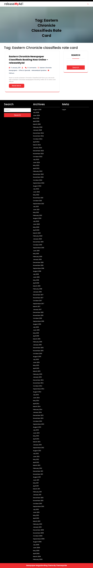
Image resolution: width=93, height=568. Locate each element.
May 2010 (36, 515)
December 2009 (38, 530)
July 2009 (36, 545)
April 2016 (36, 336)
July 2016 (36, 327)
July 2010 (36, 509)
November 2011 (38, 474)
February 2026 (37, 127)
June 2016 (36, 330)
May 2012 (36, 459)
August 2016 (37, 324)
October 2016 (37, 318)
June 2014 (36, 398)
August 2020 (37, 218)
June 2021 (36, 209)
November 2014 (38, 383)
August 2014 (37, 392)
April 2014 (36, 404)
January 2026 (37, 130)
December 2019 (38, 242)
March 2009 (37, 556)
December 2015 (38, 348)
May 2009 (36, 551)
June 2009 (36, 548)
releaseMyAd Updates (39, 70)
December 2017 (38, 295)
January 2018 (37, 292)
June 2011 (36, 480)
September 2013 (38, 424)
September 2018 (38, 268)
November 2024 (38, 136)
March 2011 (36, 489)
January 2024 (37, 148)
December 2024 (38, 133)
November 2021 (38, 198)
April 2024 (36, 142)
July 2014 (36, 395)
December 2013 (38, 415)
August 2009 (37, 542)
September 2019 (38, 248)
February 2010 (37, 524)
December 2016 (38, 312)
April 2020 (36, 230)
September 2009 (38, 539)
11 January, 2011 (16, 68)
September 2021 (38, 204)
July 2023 (36, 159)
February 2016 (37, 342)
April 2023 (36, 168)
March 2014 (36, 406)
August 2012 (37, 451)
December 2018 (38, 262)
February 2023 (37, 171)
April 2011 (36, 486)
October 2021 (37, 201)
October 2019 (37, 245)
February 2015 (37, 374)
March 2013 (36, 442)
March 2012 (36, 465)
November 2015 (38, 351)
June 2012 (36, 456)
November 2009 (38, 533)
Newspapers (13, 70)
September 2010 (38, 506)
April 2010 (36, 518)
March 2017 (36, 306)
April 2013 (36, 439)
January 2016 (37, 345)
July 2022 (36, 189)
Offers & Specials (24, 70)
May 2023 (36, 165)
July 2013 (36, 430)
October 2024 (37, 139)
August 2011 (37, 477)
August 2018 (37, 271)
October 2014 (37, 386)
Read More (16, 86)
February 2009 (37, 559)
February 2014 (37, 409)
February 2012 (37, 468)
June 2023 (36, 162)
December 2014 (38, 380)
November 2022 (38, 177)
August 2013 (37, 427)
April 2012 (36, 462)
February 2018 (37, 289)
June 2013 (36, 433)
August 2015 (37, 356)
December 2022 (38, 174)
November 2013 (38, 418)
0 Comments (31, 68)
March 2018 (36, 286)
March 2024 (37, 145)
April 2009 (36, 553)
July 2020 (36, 221)
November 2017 (38, 298)
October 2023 (37, 157)
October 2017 (37, 301)
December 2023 (38, 151)
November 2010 (38, 501)
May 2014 (36, 401)
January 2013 (37, 445)
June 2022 (36, 192)
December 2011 (38, 471)
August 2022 (37, 186)
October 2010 (37, 503)
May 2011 (36, 483)
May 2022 (36, 195)
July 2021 (36, 206)
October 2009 (37, 536)
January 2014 (37, 412)
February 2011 (37, 492)
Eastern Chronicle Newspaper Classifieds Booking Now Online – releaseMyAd (28, 59)
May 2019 (36, 254)
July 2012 (36, 453)
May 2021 (36, 212)
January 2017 (37, 309)
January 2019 (37, 259)
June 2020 (36, 224)
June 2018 (36, 277)
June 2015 (36, 362)
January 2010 (37, 527)
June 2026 (36, 115)
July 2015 (36, 359)
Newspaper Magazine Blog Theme (39, 565)
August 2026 (37, 109)
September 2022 (38, 183)
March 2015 (36, 371)
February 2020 (37, 236)
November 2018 (38, 265)
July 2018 (36, 274)
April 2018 (36, 283)
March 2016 (36, 339)
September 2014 (38, 389)
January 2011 (37, 495)
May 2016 (36, 333)
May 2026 (36, 118)
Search (75, 55)
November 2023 (38, 154)
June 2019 (36, 251)
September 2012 (38, 448)
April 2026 (36, 121)
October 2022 (37, 180)
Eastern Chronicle (46, 68)
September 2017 (38, 304)
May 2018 (36, 280)
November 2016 (38, 315)
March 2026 (37, 124)
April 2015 (36, 368)
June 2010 (36, 512)
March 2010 (36, 521)
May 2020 (36, 227)
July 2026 (36, 112)
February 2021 (37, 215)
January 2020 (37, 239)
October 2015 (37, 353)
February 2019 (37, 256)
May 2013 (36, 436)
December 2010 (38, 498)
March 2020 (37, 233)
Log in (64, 109)
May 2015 (36, 365)
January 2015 (37, 377)
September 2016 (38, 321)
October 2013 (37, 421)
